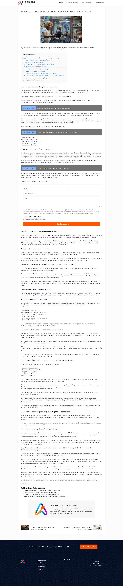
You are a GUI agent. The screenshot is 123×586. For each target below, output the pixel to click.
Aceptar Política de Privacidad (32, 217)
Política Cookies (80, 581)
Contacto (100, 3)
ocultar (39, 54)
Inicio (61, 3)
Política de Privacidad (96, 562)
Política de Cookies (96, 565)
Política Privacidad (69, 581)
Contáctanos (93, 559)
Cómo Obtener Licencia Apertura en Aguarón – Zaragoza (45, 496)
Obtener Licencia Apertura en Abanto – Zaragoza (42, 490)
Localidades (86, 3)
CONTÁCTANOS (88, 546)
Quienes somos (72, 3)
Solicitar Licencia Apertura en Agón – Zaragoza (42, 494)
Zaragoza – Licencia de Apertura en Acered (40, 492)
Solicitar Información (61, 224)
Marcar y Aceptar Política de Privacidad (35, 219)
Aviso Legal (59, 581)
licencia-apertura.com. (49, 581)
